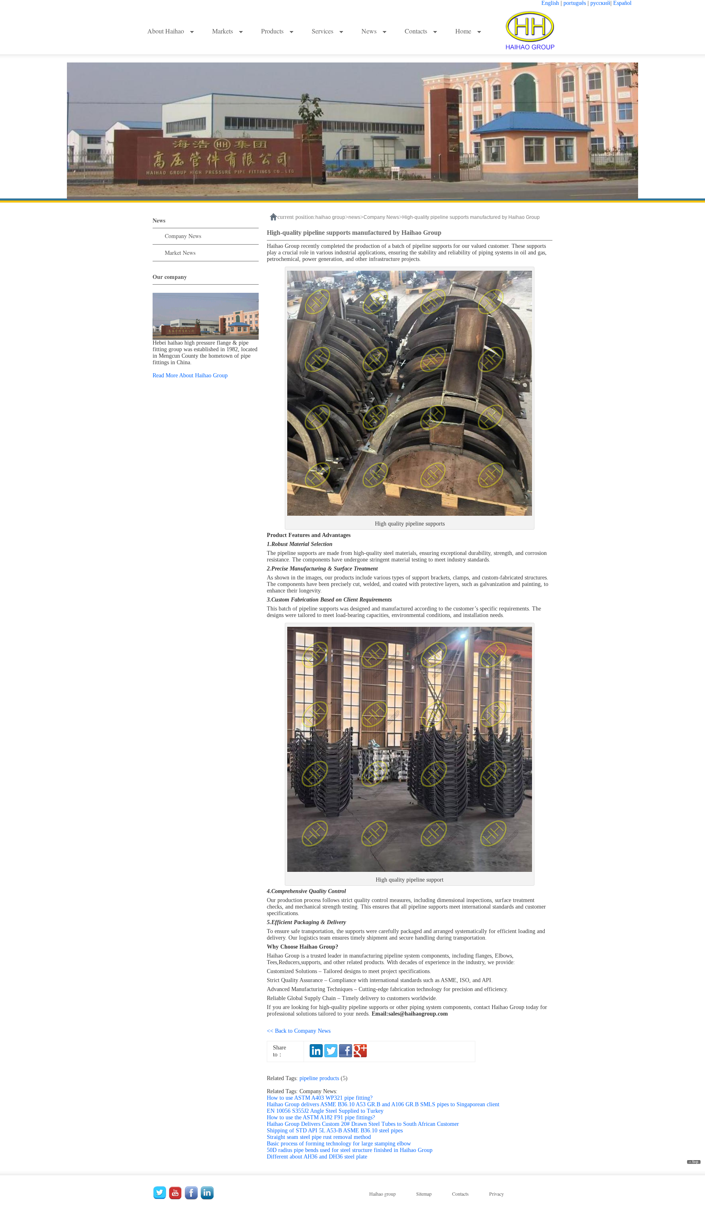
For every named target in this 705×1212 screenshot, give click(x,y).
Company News (183, 236)
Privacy (496, 1193)
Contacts (417, 31)
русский (600, 3)
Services (323, 31)
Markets (223, 31)
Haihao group (382, 1193)
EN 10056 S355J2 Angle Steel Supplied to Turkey (325, 1111)
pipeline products (325, 1078)
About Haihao (166, 31)
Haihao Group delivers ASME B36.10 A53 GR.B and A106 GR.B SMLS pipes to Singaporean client (383, 1104)
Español (622, 3)
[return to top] (694, 1162)
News (369, 31)
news (354, 217)
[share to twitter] (330, 1055)
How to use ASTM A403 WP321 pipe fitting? (319, 1098)
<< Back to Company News (298, 1031)
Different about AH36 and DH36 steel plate (317, 1157)
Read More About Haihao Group (190, 375)
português (574, 3)
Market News (180, 252)
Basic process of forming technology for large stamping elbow (339, 1144)
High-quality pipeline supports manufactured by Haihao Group (471, 217)
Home (464, 31)
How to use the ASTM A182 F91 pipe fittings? (321, 1117)
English (550, 3)
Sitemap (424, 1193)
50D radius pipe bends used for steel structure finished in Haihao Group (349, 1150)
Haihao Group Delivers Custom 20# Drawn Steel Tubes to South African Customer (363, 1124)
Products (273, 31)
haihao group (330, 217)
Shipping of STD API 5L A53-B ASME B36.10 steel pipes (335, 1130)
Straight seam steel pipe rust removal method (319, 1137)
